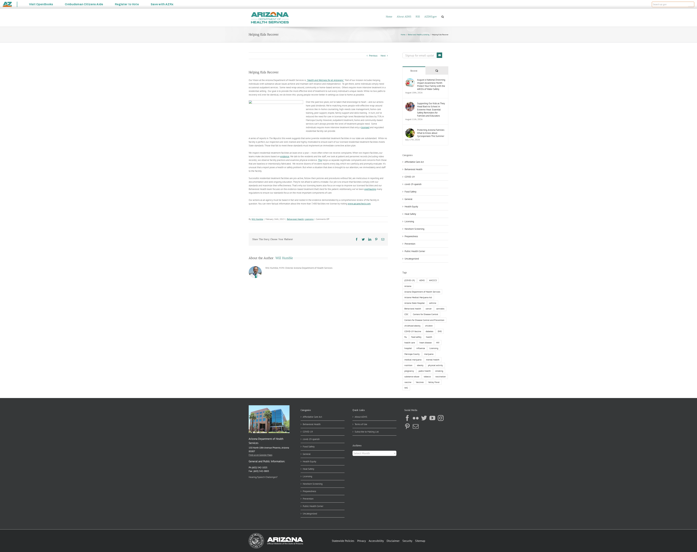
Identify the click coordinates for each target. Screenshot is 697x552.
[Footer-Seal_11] (276, 534)
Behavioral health (412, 308)
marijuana (428, 354)
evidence (284, 156)
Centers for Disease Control (425, 314)
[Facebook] (407, 418)
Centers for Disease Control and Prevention (424, 320)
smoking (439, 371)
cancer (429, 308)
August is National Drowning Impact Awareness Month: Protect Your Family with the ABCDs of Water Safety (431, 84)
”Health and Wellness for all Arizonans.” (325, 80)
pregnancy (409, 371)
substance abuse (411, 376)
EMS (440, 331)
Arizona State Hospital (414, 303)
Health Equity (411, 206)
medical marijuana (412, 359)
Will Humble (257, 219)
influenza (420, 348)
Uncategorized (412, 258)
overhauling (370, 189)
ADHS (422, 280)
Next (383, 55)
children (429, 325)
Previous (373, 55)
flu (405, 337)
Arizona (407, 286)
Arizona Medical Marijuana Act (418, 297)
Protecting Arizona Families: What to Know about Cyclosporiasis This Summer (431, 133)
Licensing (309, 219)
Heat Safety (410, 214)
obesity (420, 365)
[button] (691, 4)
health (429, 337)
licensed (365, 127)
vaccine (407, 382)
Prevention (410, 243)
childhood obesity (412, 325)
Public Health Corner (415, 251)
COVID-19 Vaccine (412, 331)
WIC (406, 387)
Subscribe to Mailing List (367, 431)
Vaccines (420, 382)
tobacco (427, 376)
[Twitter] (424, 418)
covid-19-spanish (413, 184)
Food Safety (410, 191)
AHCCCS (433, 280)
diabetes (429, 331)
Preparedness (411, 236)
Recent (413, 70)
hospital (408, 348)
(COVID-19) (409, 280)
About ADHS (361, 416)
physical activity (435, 365)
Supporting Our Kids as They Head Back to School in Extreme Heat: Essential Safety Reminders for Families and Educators (431, 109)
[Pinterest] (407, 426)
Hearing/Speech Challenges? (263, 477)
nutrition (408, 365)
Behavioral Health (295, 219)
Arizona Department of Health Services (422, 291)
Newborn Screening (414, 228)
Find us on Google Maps (260, 454)
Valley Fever (434, 382)
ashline (432, 303)
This (320, 160)
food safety (416, 337)
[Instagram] (441, 418)
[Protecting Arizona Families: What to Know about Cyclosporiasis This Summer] (410, 130)
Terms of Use (361, 424)
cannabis (440, 308)
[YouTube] (432, 418)
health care (409, 342)
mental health (432, 359)
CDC (406, 314)
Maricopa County (412, 354)
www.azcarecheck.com (359, 203)
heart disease (425, 342)
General (408, 199)
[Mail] (416, 426)
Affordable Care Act (414, 161)
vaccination (440, 376)
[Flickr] (416, 418)
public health (425, 371)
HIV (437, 342)
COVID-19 (410, 176)
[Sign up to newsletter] (439, 55)
